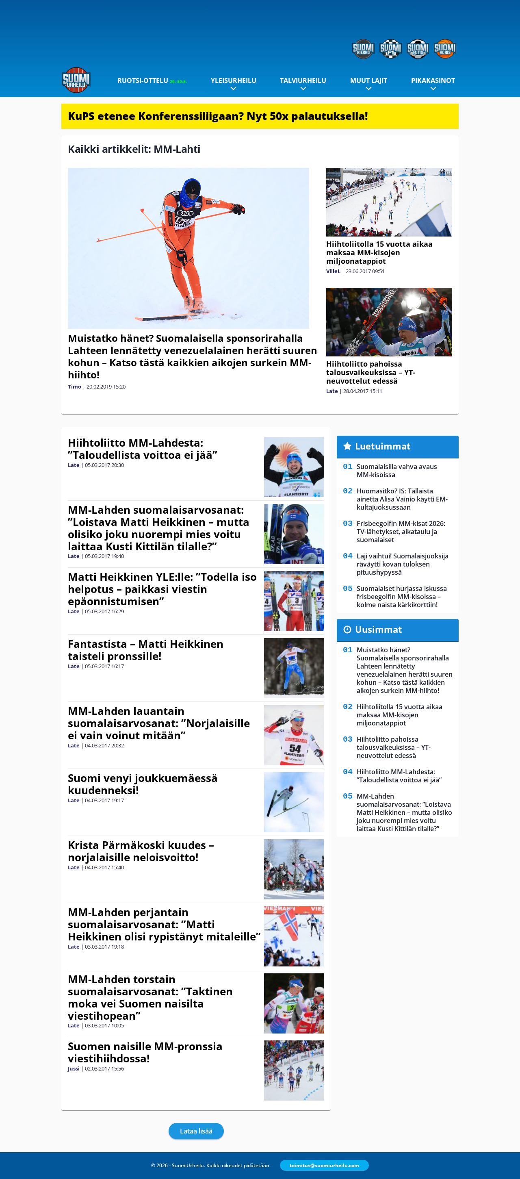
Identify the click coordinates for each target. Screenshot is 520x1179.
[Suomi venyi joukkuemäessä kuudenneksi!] (294, 802)
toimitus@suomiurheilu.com (324, 1165)
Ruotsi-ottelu (152, 80)
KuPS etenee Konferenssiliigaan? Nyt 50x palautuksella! (218, 116)
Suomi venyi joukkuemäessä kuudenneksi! (143, 784)
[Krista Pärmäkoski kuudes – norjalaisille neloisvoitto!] (293, 869)
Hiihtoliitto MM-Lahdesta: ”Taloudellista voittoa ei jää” (142, 448)
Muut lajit (368, 80)
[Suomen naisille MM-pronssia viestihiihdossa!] (294, 1070)
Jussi (74, 1068)
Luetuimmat (383, 446)
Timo (74, 386)
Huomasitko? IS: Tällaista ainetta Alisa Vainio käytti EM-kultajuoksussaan (402, 499)
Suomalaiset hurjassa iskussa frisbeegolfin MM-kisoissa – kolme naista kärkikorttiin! (402, 596)
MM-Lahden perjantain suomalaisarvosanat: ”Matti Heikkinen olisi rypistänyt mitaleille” (164, 924)
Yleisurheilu (233, 80)
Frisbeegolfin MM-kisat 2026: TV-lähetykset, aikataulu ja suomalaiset (401, 531)
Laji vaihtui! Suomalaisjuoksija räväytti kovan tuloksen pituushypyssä (402, 564)
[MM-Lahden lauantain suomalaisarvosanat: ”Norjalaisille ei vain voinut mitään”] (294, 735)
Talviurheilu (303, 80)
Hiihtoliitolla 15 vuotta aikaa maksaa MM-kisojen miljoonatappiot (379, 252)
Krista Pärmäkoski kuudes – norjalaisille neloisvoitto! (141, 851)
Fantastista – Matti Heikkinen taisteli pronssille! (145, 649)
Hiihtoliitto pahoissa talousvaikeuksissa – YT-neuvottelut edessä (370, 372)
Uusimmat (378, 629)
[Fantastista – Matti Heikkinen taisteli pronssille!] (293, 668)
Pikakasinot (433, 80)
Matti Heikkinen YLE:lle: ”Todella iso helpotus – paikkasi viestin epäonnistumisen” (162, 588)
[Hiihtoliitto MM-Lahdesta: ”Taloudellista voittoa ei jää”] (294, 467)
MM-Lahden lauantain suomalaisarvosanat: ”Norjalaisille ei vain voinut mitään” (159, 723)
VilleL (333, 271)
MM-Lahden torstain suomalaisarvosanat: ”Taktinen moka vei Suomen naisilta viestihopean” (150, 997)
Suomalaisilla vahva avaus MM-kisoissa (397, 470)
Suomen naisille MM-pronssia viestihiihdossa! (145, 1052)
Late (332, 391)
